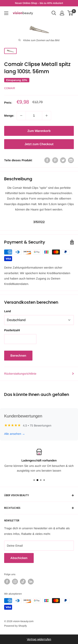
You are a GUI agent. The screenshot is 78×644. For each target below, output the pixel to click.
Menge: (9, 115)
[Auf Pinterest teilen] (55, 160)
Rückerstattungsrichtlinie (20, 373)
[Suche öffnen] (54, 13)
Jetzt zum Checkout (39, 144)
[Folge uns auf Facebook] (7, 581)
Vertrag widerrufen (39, 639)
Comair (9, 88)
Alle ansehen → (14, 433)
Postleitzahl (12, 330)
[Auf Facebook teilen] (47, 160)
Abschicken (18, 558)
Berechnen (18, 355)
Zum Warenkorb (39, 131)
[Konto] (62, 13)
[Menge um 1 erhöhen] (46, 115)
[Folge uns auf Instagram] (15, 581)
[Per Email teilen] (71, 160)
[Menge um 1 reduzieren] (21, 115)
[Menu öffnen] (6, 13)
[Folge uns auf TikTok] (23, 581)
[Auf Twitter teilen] (63, 160)
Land (7, 311)
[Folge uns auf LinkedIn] (31, 581)
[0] (70, 13)
